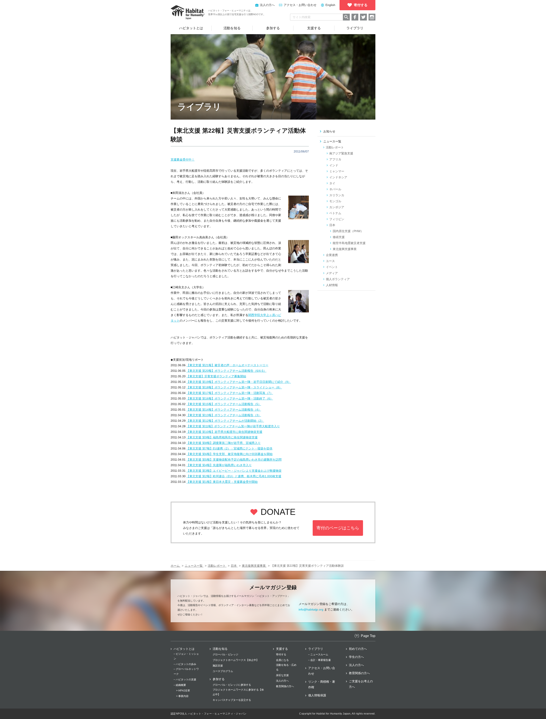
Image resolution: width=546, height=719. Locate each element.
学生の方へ (356, 657)
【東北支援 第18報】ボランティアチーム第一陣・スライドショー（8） (234, 387)
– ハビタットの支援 (185, 679)
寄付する (281, 654)
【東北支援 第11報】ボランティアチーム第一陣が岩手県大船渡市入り (233, 426)
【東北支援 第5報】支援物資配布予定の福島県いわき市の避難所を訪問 (234, 459)
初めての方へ (358, 648)
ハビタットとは (184, 648)
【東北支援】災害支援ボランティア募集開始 (216, 376)
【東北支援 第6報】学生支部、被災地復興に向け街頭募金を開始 (229, 454)
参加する (219, 679)
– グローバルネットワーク (186, 671)
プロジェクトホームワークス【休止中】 (236, 660)
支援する (282, 648)
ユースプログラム (223, 671)
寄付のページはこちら (338, 528)
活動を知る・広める (286, 667)
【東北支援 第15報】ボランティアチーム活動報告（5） (223, 404)
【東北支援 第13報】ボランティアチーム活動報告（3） (223, 415)
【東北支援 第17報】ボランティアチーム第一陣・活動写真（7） (229, 393)
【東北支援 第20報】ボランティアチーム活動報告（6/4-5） (226, 370)
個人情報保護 (317, 695)
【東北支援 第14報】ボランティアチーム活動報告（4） (223, 409)
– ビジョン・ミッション (186, 656)
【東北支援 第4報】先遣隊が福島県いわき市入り (219, 465)
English (330, 5)
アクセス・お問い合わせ (300, 5)
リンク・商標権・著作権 (321, 684)
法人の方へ (282, 680)
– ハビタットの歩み (185, 664)
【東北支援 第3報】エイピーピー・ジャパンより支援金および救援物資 (234, 470)
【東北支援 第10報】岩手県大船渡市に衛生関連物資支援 (224, 431)
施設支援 (218, 665)
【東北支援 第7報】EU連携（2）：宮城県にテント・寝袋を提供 (229, 448)
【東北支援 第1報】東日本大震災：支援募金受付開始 (222, 481)
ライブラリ (315, 648)
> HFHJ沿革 (183, 690)
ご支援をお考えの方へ (361, 683)
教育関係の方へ (285, 686)
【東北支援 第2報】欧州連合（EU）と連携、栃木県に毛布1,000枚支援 (233, 476)
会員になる (282, 660)
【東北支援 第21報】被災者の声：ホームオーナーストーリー (227, 365)
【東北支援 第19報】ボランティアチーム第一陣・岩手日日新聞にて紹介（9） (238, 382)
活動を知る (220, 648)
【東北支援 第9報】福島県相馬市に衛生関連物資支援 (222, 437)
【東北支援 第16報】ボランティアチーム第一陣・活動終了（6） (229, 398)
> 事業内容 (182, 696)
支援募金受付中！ (183, 159)
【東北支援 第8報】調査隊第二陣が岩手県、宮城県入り (223, 443)
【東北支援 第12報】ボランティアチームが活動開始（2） (225, 420)
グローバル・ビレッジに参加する (232, 684)
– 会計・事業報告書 (319, 660)
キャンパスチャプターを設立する (232, 699)
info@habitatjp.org (311, 609)
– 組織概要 (180, 685)
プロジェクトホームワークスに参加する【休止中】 (238, 692)
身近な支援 (282, 675)
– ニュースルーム (318, 654)
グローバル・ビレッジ (225, 654)
